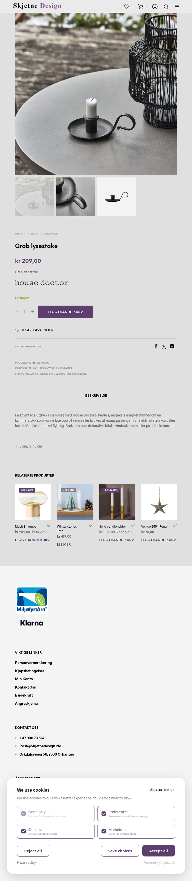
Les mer (64, 544)
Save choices (120, 850)
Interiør (32, 234)
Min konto (24, 679)
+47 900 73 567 (32, 738)
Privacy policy (26, 862)
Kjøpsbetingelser (29, 671)
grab (44, 374)
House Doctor (44, 368)
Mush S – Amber (26, 526)
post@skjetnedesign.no (40, 746)
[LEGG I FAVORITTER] (48, 525)
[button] (128, 6)
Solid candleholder (112, 526)
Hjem (18, 234)
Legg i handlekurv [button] (32, 540)
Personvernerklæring (33, 662)
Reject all (33, 850)
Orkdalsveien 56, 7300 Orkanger (47, 754)
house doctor (60, 374)
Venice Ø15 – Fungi (154, 526)
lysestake (79, 374)
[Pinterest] (173, 347)
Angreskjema (26, 703)
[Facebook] (158, 347)
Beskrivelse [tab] (96, 395)
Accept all (158, 850)
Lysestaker (50, 234)
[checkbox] (56, 813)
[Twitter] (166, 347)
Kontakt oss (25, 687)
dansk (34, 374)
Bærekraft (24, 695)
